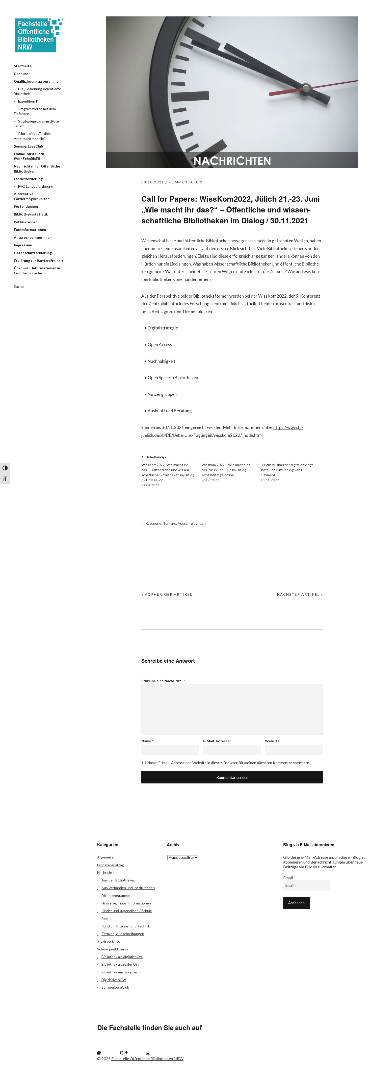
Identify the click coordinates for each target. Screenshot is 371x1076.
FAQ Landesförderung (35, 186)
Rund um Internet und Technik (125, 926)
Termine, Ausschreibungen (184, 523)
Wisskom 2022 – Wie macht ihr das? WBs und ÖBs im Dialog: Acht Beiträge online (225, 470)
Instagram (130, 1048)
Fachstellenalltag (110, 865)
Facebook (103, 1048)
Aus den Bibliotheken (118, 880)
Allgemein (105, 857)
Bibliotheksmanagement (120, 972)
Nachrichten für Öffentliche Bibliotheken (37, 168)
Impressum (23, 245)
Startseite (23, 66)
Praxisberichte (108, 941)
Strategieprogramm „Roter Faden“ (37, 123)
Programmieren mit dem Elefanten (35, 111)
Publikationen (25, 222)
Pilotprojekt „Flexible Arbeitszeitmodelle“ (32, 136)
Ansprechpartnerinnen (32, 237)
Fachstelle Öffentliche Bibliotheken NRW (39, 35)
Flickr (117, 1048)
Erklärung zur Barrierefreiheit (38, 260)
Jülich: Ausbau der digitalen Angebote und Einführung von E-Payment (288, 470)
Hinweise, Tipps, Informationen (126, 903)
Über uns (21, 73)
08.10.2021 (152, 182)
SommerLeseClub (28, 146)
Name (147, 741)
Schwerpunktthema (112, 949)
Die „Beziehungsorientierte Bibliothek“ (37, 91)
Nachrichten (107, 872)
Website (272, 741)
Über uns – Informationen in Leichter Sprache (37, 270)
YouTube (143, 1048)
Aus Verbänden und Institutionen (128, 888)
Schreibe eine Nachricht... (163, 681)
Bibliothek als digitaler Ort (122, 956)
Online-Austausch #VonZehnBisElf (29, 156)
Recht (106, 918)
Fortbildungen (26, 206)
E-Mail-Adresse (217, 741)
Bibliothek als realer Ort (120, 964)
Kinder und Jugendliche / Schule (126, 910)
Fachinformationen (30, 229)
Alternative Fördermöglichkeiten (31, 196)
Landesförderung (28, 179)
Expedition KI (29, 101)
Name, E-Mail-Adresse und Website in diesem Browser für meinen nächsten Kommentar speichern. (228, 762)
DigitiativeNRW (113, 979)
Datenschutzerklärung (33, 253)
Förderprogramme (115, 895)
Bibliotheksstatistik (31, 214)
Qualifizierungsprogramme (36, 81)
